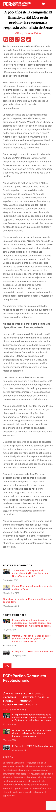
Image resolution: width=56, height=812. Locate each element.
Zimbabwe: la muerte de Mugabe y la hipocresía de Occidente (27, 600)
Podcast (26, 700)
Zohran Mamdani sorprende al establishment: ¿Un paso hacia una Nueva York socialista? (30, 573)
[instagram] (19, 685)
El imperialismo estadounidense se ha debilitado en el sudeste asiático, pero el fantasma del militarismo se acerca (32, 623)
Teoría (8, 700)
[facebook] (13, 685)
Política (37, 33)
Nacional (29, 33)
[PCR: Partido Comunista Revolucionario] (17, 6)
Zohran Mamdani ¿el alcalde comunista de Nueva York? (32, 587)
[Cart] (43, 4)
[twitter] (6, 685)
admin (18, 33)
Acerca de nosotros (18, 704)
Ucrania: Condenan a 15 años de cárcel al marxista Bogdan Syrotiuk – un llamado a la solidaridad (31, 639)
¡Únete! (8, 693)
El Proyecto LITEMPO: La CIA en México (32, 651)
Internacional (34, 697)
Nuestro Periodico (29, 693)
